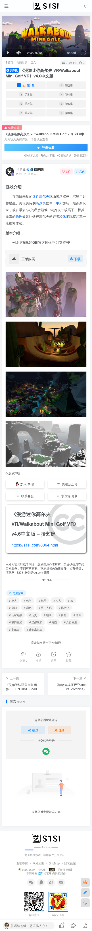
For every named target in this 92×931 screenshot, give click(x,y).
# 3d (70, 600)
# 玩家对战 (15, 615)
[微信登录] (46, 751)
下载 (77, 258)
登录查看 (47, 147)
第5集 (27, 103)
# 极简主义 (15, 622)
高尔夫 (41, 203)
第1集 (26, 85)
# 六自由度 (70, 622)
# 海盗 (53, 622)
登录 (35, 730)
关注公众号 (69, 484)
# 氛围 (42, 600)
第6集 (67, 103)
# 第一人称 (45, 607)
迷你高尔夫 (40, 196)
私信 (82, 171)
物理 (19, 216)
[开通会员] (85, 882)
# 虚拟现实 (35, 622)
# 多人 (57, 600)
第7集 (27, 112)
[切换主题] (85, 902)
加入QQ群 (27, 484)
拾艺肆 (21, 169)
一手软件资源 (63, 869)
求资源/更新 (69, 496)
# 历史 (33, 615)
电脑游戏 (22, 62)
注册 (62, 730)
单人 (59, 203)
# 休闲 (27, 600)
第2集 (67, 85)
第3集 (27, 94)
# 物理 (48, 615)
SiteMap (54, 863)
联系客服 (27, 496)
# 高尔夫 (14, 629)
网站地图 (38, 863)
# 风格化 (64, 607)
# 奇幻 (13, 607)
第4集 (67, 94)
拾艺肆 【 (43, 869)
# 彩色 (27, 607)
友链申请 (22, 863)
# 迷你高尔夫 (34, 629)
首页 (10, 62)
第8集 (67, 112)
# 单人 (13, 600)
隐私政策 (70, 863)
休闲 (66, 216)
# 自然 (62, 615)
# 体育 (77, 615)
